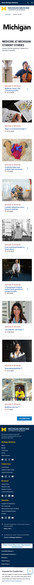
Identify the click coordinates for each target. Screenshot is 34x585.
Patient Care (6, 464)
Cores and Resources (7, 491)
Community (4, 450)
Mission (3, 448)
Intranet (3, 513)
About (3, 445)
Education (5, 500)
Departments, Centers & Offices (10, 508)
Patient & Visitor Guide (7, 470)
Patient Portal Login (7, 472)
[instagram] (6, 460)
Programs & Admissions (8, 503)
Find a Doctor (5, 467)
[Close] (30, 571)
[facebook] (2, 460)
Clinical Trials (5, 484)
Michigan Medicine (8, 442)
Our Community (5, 506)
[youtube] (13, 460)
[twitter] (9, 460)
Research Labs (5, 486)
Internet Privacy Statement (13, 581)
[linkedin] (9, 496)
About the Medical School (8, 511)
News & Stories (5, 455)
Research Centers (6, 489)
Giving (3, 453)
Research (4, 481)
